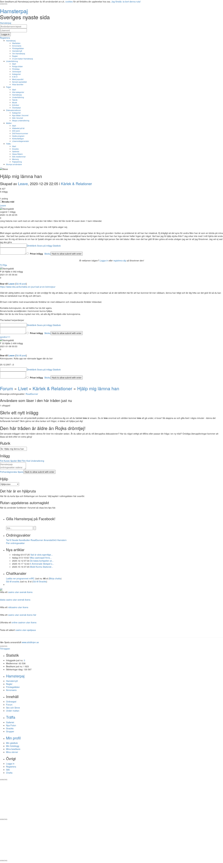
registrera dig (119, 260)
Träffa (8, 143)
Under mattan (12, 710)
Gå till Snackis (39, 581)
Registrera (11, 766)
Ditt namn (16, 130)
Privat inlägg (36, 253)
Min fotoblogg (12, 745)
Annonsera (16, 45)
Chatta (9, 772)
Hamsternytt (17, 51)
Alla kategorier (18, 92)
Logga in (104, 260)
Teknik (14, 100)
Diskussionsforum (13, 110)
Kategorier (16, 74)
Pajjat (8, 87)
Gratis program (18, 136)
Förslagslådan (18, 48)
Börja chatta (55, 578)
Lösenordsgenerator (20, 141)
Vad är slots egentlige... (41, 554)
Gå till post (21, 283)
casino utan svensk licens (20, 592)
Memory (15, 159)
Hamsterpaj (11, 40)
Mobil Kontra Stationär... (41, 566)
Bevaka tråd (8, 201)
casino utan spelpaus (25, 629)
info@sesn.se (139, 777)
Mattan (9, 123)
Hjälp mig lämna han (98, 388)
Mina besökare (13, 749)
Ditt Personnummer (20, 133)
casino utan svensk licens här (22, 614)
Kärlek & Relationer (76, 183)
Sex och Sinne (13, 707)
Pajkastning (17, 161)
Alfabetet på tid (18, 128)
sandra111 (5, 336)
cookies (69, 1)
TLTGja (3, 265)
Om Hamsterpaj (18, 53)
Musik (14, 102)
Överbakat (16, 107)
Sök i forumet (17, 118)
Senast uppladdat (19, 82)
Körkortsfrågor (18, 138)
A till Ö (14, 76)
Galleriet (15, 151)
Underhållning (12, 61)
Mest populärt (17, 79)
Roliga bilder (17, 66)
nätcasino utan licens (18, 607)
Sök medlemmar (19, 156)
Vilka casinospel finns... (40, 557)
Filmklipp (16, 69)
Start (14, 63)
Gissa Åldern (17, 154)
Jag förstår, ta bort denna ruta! (126, 1)
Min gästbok (12, 742)
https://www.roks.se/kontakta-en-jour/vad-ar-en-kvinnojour (27, 286)
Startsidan (16, 43)
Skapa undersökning (20, 120)
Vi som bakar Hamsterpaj (22, 58)
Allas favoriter (17, 84)
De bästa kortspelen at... (42, 560)
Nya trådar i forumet (20, 115)
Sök (8, 769)
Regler (15, 56)
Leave (23, 183)
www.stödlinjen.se (30, 642)
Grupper (10, 731)
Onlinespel (16, 71)
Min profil (13, 737)
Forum (6, 388)
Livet (23, 388)
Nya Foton (11, 725)
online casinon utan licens (24, 622)
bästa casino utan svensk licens (15, 599)
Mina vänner (12, 752)
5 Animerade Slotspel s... (42, 563)
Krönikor (15, 105)
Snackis (15, 149)
